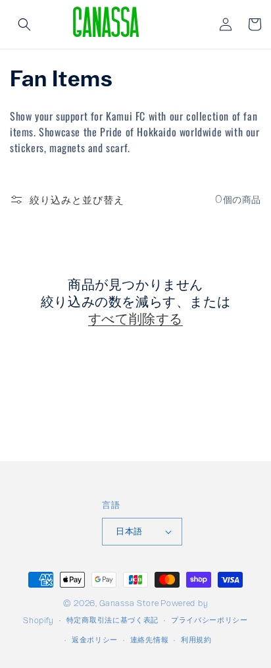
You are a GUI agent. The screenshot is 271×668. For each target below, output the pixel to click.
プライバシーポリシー (209, 619)
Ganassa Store (129, 603)
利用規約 (196, 639)
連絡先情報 (149, 639)
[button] (24, 24)
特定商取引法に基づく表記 (112, 619)
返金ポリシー (95, 639)
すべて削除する (135, 318)
